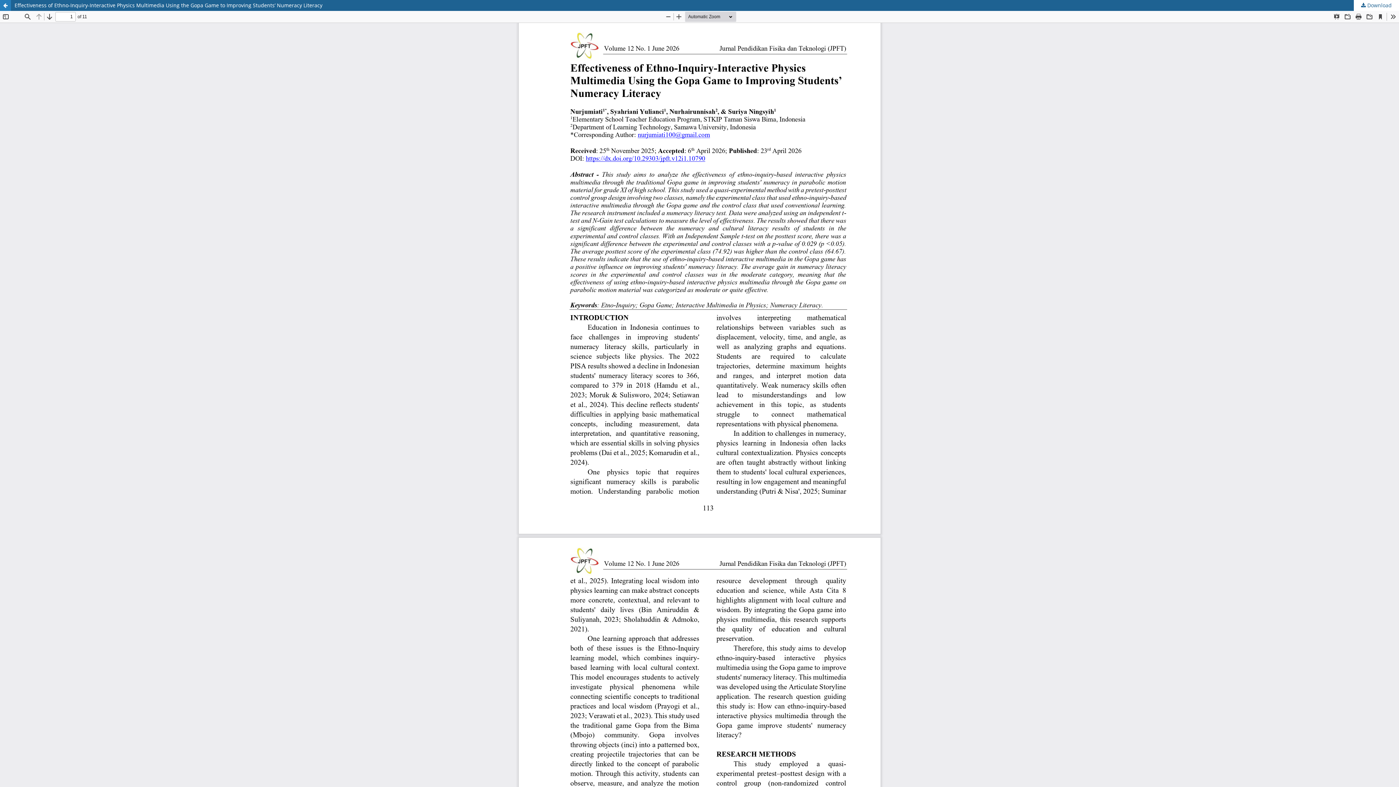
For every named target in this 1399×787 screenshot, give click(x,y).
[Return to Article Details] (5, 5)
